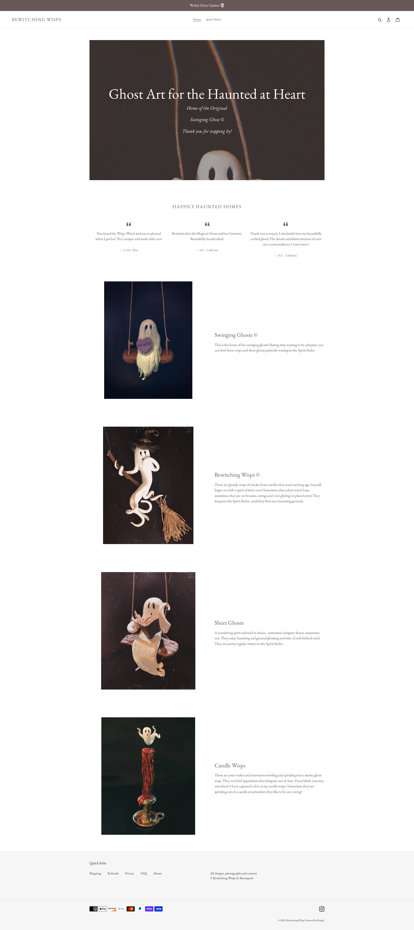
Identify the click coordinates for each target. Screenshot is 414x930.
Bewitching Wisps (37, 19)
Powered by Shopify (315, 920)
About (157, 873)
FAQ (144, 873)
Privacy (129, 873)
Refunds (113, 873)
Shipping (95, 873)
